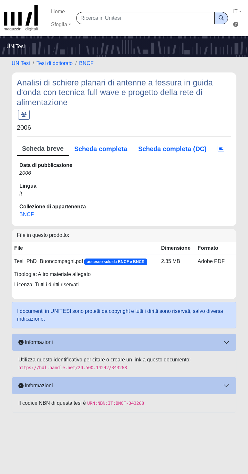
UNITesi (21, 63)
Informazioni (38, 342)
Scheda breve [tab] (43, 148)
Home (58, 11)
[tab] (221, 149)
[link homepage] (23, 18)
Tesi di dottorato (54, 63)
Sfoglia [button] (59, 24)
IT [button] (235, 11)
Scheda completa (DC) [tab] (172, 148)
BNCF (86, 63)
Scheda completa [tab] (100, 148)
